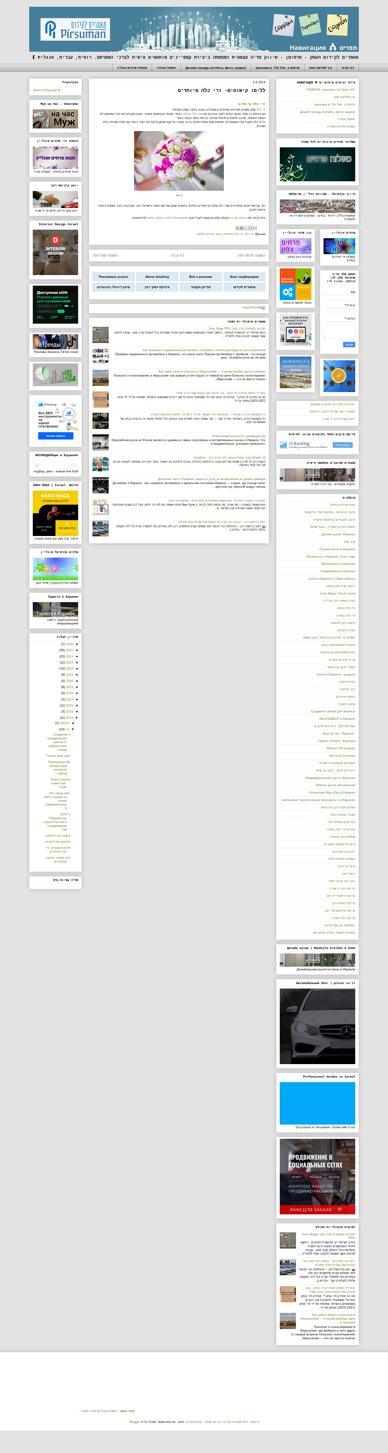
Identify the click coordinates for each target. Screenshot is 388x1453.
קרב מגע (349, 541)
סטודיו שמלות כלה (343, 814)
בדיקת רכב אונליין (343, 918)
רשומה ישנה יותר (105, 255)
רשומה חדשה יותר (251, 255)
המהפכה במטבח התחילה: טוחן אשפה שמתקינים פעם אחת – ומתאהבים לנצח (216, 500)
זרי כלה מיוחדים (251, 104)
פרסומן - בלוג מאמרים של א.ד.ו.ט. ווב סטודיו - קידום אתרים (222, 1422)
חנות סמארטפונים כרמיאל (337, 652)
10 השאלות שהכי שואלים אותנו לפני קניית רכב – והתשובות (229, 457)
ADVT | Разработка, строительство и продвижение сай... (56, 821)
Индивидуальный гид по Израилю (330, 778)
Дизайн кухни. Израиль (338, 534)
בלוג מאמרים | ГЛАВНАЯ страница (330, 89)
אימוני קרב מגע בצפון (340, 586)
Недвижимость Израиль (337, 571)
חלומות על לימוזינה (57, 841)
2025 (69, 650)
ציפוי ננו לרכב (346, 866)
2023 (69, 662)
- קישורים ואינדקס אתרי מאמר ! (107, 1411)
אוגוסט (64, 723)
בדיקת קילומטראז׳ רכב (340, 910)
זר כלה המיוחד (192, 114)
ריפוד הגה (348, 873)
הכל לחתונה (347, 682)
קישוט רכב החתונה (57, 835)
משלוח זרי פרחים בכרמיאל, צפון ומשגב (329, 637)
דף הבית (348, 68)
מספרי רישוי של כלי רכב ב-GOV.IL (332, 411)
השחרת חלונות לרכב (341, 859)
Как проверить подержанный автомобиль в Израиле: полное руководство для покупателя (204, 350)
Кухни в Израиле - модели (336, 674)
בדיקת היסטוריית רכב (340, 895)
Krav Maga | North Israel (337, 593)
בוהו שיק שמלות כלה (341, 822)
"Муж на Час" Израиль (339, 733)
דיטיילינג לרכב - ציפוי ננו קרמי (335, 770)
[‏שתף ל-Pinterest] (237, 228)
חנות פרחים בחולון (342, 505)
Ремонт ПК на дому (341, 748)
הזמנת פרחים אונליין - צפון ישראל (332, 527)
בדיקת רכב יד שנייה (342, 888)
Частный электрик (342, 755)
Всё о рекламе (200, 276)
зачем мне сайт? (58, 756)
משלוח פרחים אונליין (132, 68)
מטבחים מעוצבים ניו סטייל (337, 763)
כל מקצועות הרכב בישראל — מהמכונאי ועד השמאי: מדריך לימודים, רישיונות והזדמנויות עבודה (207, 414)
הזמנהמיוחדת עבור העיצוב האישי (168, 218)
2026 (69, 644)
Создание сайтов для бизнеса (333, 711)
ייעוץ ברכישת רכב (343, 851)
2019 (69, 687)
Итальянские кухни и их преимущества (238, 436)
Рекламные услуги (113, 276)
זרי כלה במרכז (345, 615)
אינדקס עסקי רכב (157, 287)
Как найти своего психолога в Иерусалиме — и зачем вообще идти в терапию (212, 371)
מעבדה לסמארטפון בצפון (338, 645)
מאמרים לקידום (244, 287)
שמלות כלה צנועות (342, 837)
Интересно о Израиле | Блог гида (330, 556)
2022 (69, 668)
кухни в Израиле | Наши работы (332, 578)
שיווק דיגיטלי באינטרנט (113, 287)
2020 (69, 681)
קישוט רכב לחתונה (343, 623)
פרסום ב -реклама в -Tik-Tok (278, 68)
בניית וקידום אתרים (342, 659)
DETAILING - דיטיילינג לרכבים (334, 726)
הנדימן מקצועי (201, 287)
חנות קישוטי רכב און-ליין (339, 600)
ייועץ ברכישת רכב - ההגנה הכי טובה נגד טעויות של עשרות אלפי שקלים (222, 522)
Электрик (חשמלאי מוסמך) (336, 741)
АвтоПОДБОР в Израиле (337, 718)
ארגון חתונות (346, 704)
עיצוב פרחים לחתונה (209, 234)
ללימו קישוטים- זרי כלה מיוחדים (58, 849)
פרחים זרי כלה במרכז (341, 829)
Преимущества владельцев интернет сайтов (59, 767)
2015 (69, 711)
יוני (67, 729)
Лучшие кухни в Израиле (337, 549)
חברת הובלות (346, 630)
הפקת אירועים (345, 696)
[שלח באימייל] (254, 228)
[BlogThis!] (250, 228)
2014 (69, 718)
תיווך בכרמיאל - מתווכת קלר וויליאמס (330, 512)
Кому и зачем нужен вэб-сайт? (60, 783)
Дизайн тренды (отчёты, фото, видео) (215, 68)
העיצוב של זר (239, 218)
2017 (69, 699)
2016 (69, 705)
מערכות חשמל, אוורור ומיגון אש (334, 932)
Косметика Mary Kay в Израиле (332, 792)
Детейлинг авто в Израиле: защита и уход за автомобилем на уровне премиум (211, 479)
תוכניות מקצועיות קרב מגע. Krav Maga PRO (237, 328)
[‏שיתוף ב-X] (246, 228)
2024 (69, 656)
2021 (69, 674)
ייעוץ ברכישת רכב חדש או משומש (333, 404)
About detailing (157, 276)
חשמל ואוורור (166, 68)
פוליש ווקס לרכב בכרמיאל (338, 807)
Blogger (134, 1422)
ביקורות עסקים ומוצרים (339, 844)
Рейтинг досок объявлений (335, 785)
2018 (69, 693)
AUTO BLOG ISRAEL (340, 925)
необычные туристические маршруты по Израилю (318, 800)
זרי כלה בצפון (346, 608)
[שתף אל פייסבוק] (242, 228)
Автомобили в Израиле (338, 563)
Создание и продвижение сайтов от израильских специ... (58, 742)
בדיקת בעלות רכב (343, 903)
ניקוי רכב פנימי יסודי (341, 881)
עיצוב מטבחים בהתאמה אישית (334, 519)
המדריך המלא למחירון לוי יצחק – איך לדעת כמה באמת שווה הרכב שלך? (220, 393)
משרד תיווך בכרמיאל (341, 667)
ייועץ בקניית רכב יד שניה (339, 419)
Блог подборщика (244, 276)
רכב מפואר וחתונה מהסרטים (58, 859)
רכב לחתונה (347, 689)
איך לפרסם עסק (320, 68)
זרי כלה (260, 109)
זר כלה (249, 234)
